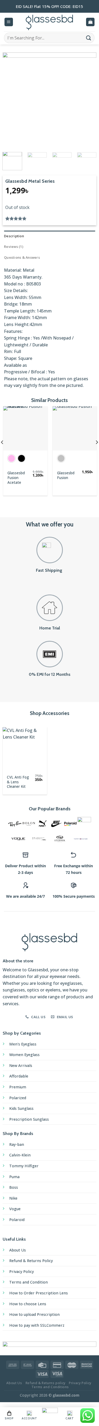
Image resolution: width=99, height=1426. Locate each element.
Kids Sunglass (21, 1108)
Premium (17, 1086)
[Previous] (11, 99)
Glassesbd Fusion (65, 475)
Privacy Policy (21, 1271)
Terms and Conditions (50, 1387)
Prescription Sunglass (29, 1119)
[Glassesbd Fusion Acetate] (25, 428)
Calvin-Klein (20, 1154)
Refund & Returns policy (45, 1383)
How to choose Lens (27, 1303)
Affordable (18, 1076)
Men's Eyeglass (22, 1044)
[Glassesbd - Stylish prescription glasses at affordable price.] (49, 22)
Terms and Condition (28, 1282)
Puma (14, 1176)
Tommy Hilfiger (24, 1165)
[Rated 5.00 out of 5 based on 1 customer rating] (49, 218)
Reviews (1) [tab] (13, 246)
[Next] (88, 99)
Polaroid (17, 1219)
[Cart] (90, 22)
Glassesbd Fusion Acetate (15, 478)
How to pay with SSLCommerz (36, 1325)
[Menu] (8, 22)
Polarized (17, 1097)
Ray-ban (16, 1144)
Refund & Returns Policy (31, 1260)
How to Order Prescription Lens (38, 1292)
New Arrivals (20, 1065)
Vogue (15, 1208)
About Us (17, 1250)
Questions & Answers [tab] (22, 257)
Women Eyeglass (24, 1054)
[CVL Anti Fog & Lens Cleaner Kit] (25, 749)
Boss (13, 1187)
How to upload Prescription (34, 1314)
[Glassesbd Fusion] (74, 428)
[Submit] (88, 38)
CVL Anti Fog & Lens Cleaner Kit (18, 782)
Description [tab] (14, 236)
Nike (13, 1198)
